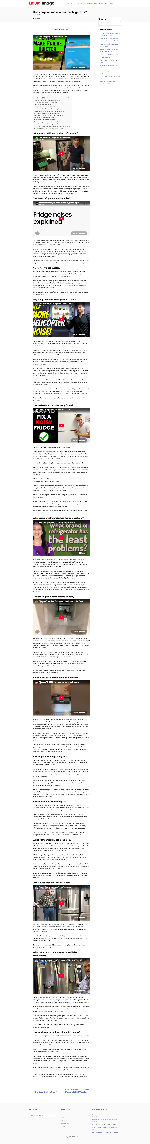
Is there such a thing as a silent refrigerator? (48, 100)
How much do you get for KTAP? (108, 67)
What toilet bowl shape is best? (108, 61)
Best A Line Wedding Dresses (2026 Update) (109, 56)
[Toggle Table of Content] (68, 98)
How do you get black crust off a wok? (109, 72)
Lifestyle (112, 3)
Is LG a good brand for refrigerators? (47, 124)
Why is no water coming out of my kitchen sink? (109, 50)
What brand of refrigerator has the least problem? (50, 111)
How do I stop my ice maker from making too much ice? (109, 40)
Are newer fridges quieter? (43, 104)
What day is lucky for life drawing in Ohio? (108, 83)
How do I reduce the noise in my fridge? (47, 109)
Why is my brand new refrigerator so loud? (48, 107)
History (104, 3)
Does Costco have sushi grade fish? (110, 77)
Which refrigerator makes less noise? (47, 122)
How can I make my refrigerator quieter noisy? (50, 128)
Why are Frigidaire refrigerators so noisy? (47, 113)
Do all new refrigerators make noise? (46, 102)
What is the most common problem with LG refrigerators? (53, 126)
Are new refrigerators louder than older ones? (49, 115)
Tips (34, 1083)
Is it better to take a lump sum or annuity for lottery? (110, 34)
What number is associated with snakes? (109, 45)
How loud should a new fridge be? (46, 119)
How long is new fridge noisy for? (45, 117)
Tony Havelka (38, 14)
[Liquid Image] (42, 3)
